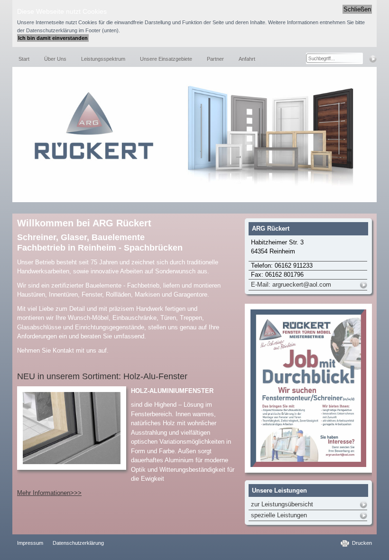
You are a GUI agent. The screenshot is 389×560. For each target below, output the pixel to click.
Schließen (357, 9)
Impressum (30, 543)
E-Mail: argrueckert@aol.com (291, 284)
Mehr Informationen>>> (49, 492)
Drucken (362, 543)
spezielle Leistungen (279, 515)
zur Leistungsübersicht (282, 504)
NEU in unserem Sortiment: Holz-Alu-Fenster (102, 376)
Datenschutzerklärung (78, 543)
